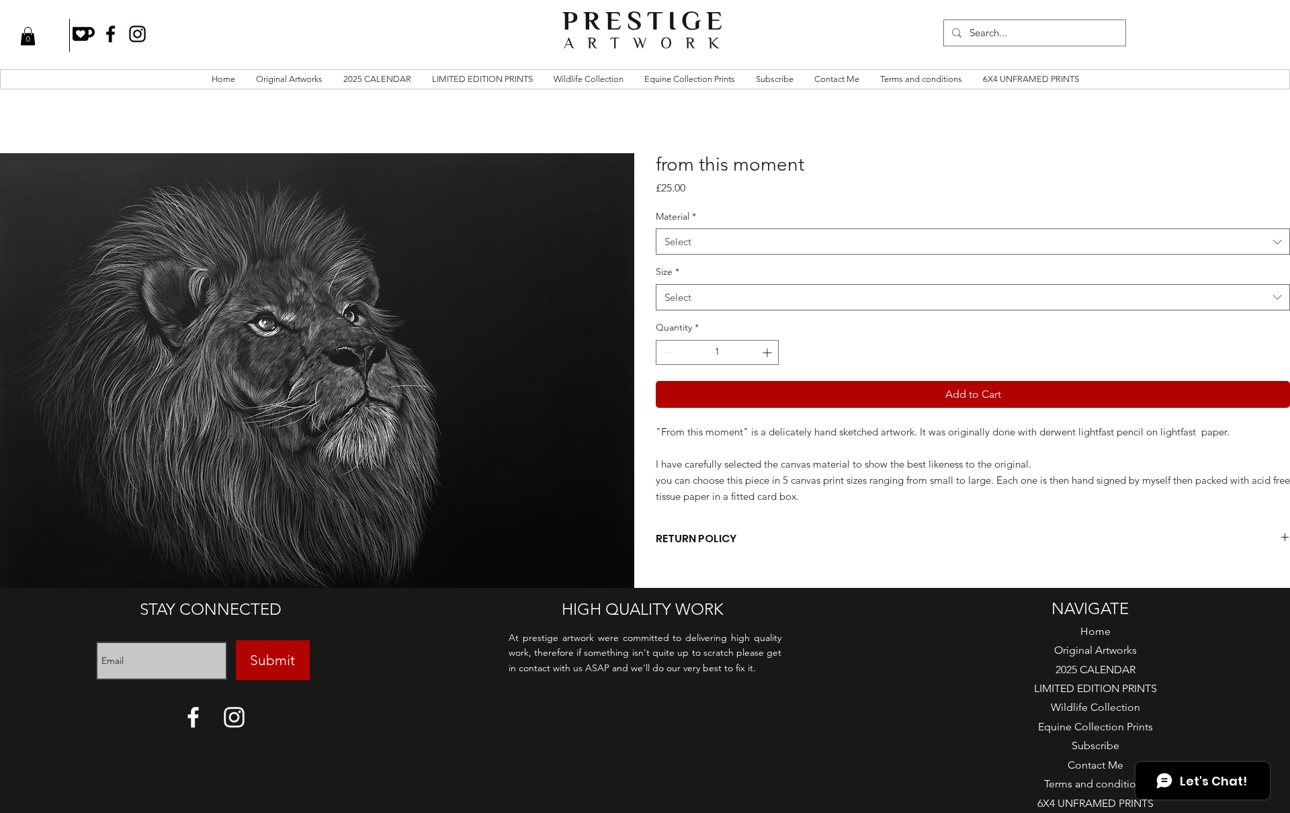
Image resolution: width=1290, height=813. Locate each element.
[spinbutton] (717, 352)
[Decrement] (666, 352)
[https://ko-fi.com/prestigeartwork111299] (84, 34)
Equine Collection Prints (1095, 726)
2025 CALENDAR (1095, 669)
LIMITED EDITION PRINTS (1095, 688)
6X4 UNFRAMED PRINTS (1095, 803)
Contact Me (1095, 765)
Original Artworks (1095, 650)
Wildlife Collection (1095, 707)
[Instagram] (137, 34)
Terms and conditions (1095, 783)
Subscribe (1095, 745)
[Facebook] (110, 34)
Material (676, 216)
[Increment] (768, 352)
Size (667, 271)
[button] (28, 36)
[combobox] (973, 241)
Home (1095, 631)
